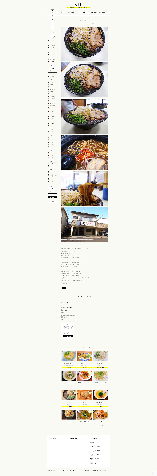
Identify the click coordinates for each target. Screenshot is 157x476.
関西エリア (52, 169)
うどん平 (69, 402)
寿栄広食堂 (100, 363)
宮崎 (53, 120)
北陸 (52, 129)
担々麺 (53, 47)
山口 (53, 139)
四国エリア (52, 150)
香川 (53, 155)
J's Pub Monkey (69, 421)
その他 (53, 61)
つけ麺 (53, 49)
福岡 (53, 82)
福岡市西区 (53, 98)
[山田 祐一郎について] (61, 12)
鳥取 (53, 142)
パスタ (53, 54)
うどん (53, 40)
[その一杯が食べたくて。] (73, 12)
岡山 (53, 146)
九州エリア (52, 79)
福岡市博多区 (52, 89)
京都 (53, 176)
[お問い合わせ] (94, 12)
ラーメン (52, 42)
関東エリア (52, 161)
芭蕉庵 (100, 421)
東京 (53, 163)
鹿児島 (53, 123)
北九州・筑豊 (52, 103)
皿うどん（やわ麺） (52, 56)
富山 (53, 131)
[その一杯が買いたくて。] (104, 12)
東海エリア (52, 73)
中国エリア (52, 135)
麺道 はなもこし (100, 402)
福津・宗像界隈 (53, 105)
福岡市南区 (53, 86)
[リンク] (88, 12)
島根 (53, 144)
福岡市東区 (53, 96)
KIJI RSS (52, 201)
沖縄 (53, 125)
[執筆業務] (83, 12)
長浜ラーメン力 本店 (100, 383)
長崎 (53, 118)
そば (53, 52)
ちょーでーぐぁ (69, 383)
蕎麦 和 (85, 402)
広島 (53, 137)
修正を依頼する (68, 336)
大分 (53, 116)
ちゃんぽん (53, 45)
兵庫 (53, 174)
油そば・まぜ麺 (53, 59)
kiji (50, 470)
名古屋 (53, 76)
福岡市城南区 (52, 91)
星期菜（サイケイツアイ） (85, 383)
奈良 (53, 181)
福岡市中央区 (52, 84)
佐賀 (53, 113)
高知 (53, 157)
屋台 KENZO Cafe (84, 421)
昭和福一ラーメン (69, 363)
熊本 (93, 23)
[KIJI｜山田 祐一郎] (78, 6)
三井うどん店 (84, 363)
